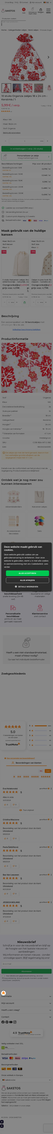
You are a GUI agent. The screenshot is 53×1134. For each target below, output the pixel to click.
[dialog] (26, 567)
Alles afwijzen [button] (27, 580)
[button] (26, 586)
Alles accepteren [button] (27, 573)
